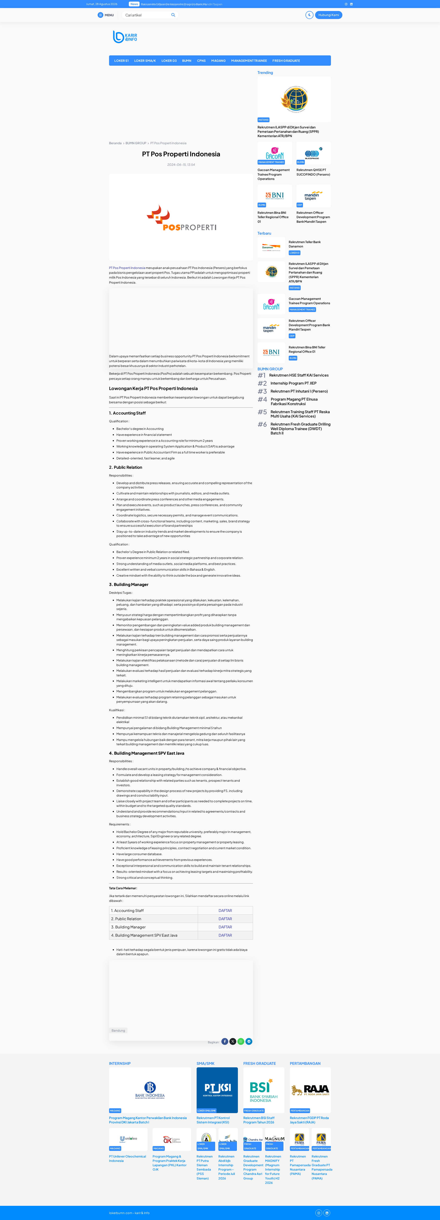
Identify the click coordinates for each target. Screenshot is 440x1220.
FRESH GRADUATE (286, 60)
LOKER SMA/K (145, 60)
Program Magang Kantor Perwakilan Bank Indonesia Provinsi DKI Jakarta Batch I (148, 1120)
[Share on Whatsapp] (240, 1041)
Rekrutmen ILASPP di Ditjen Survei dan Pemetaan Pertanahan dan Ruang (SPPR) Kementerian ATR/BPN (288, 131)
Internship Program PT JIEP (293, 383)
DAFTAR (225, 910)
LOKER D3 (169, 60)
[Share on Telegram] (248, 1041)
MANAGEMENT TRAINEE (249, 60)
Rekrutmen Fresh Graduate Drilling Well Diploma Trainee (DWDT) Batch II (300, 428)
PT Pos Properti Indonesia (127, 268)
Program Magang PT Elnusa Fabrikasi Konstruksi (294, 401)
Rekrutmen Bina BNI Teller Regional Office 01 (169, 4)
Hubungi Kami (329, 15)
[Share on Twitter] (232, 1041)
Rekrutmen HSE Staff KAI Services (299, 375)
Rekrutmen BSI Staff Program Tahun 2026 (259, 1120)
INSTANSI (263, 119)
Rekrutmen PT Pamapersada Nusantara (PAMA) (300, 1165)
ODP (299, 204)
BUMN (187, 60)
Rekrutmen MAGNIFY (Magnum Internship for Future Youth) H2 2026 (273, 1169)
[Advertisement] (181, 104)
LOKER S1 (121, 60)
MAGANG (218, 60)
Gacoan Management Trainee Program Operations (274, 174)
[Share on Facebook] (224, 1041)
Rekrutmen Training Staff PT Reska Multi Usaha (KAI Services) (300, 413)
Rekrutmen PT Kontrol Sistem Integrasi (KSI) (213, 1120)
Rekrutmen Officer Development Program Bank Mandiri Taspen (313, 217)
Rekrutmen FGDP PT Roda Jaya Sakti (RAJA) (309, 1120)
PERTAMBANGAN (300, 1110)
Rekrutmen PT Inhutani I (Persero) (299, 391)
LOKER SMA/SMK (207, 1110)
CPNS (201, 60)
